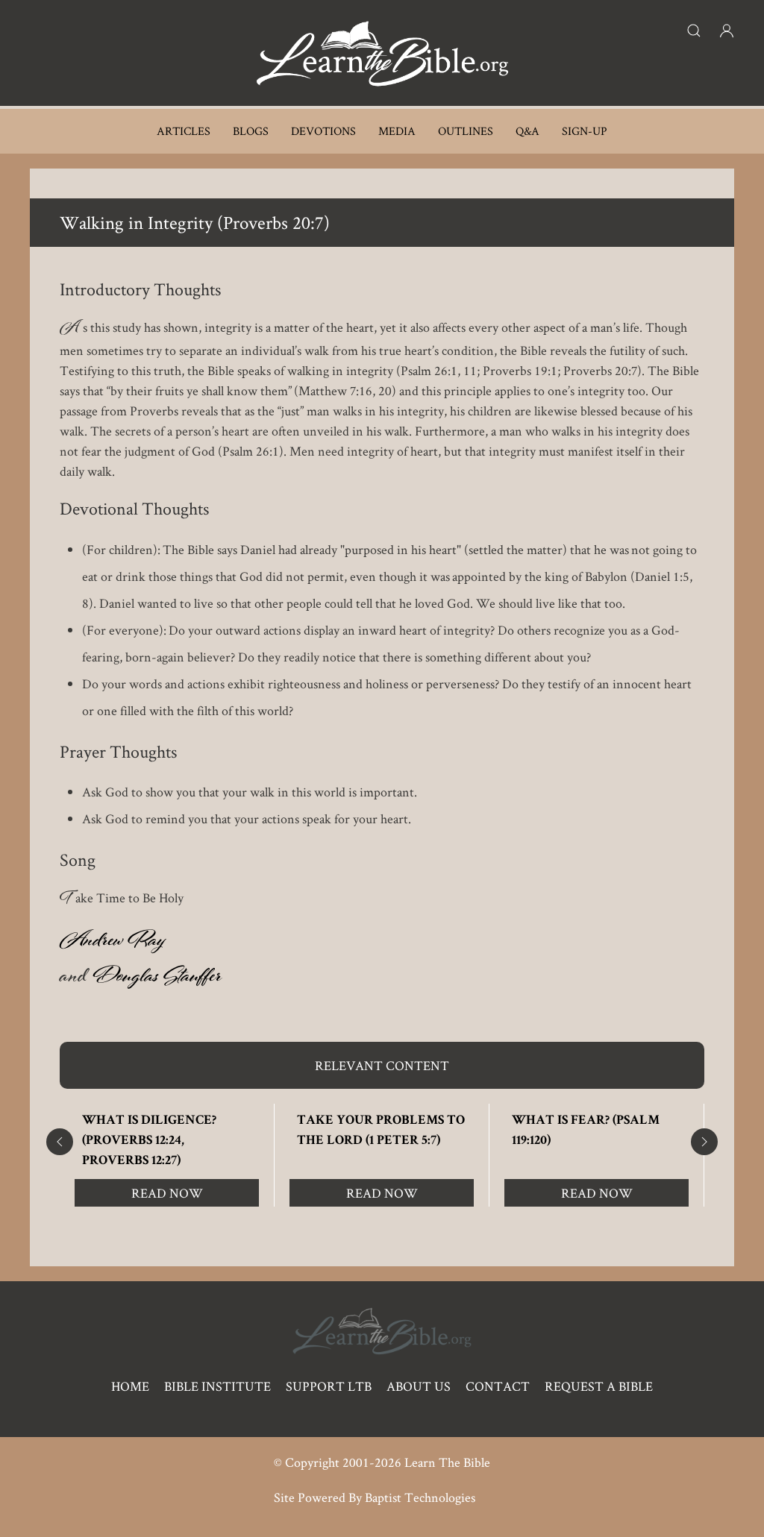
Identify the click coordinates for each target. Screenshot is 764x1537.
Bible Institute (217, 1386)
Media (397, 131)
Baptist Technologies (420, 1497)
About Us (418, 1386)
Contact (498, 1386)
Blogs (251, 131)
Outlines (465, 131)
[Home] (382, 53)
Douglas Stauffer (157, 979)
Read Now (167, 1192)
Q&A (527, 131)
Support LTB (329, 1386)
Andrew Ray (112, 943)
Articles (183, 131)
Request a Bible (599, 1386)
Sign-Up (584, 131)
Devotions (323, 131)
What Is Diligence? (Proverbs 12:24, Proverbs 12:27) (149, 1141)
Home (130, 1386)
